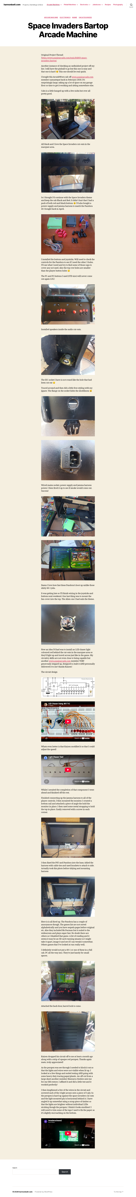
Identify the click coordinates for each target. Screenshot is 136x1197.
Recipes (108, 5)
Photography (118, 5)
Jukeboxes (96, 5)
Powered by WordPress (43, 1192)
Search (14, 1168)
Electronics (84, 5)
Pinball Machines (70, 5)
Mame (74, 17)
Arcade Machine (51, 17)
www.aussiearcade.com (82, 77)
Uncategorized (85, 17)
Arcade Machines (53, 5)
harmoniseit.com (12, 5)
